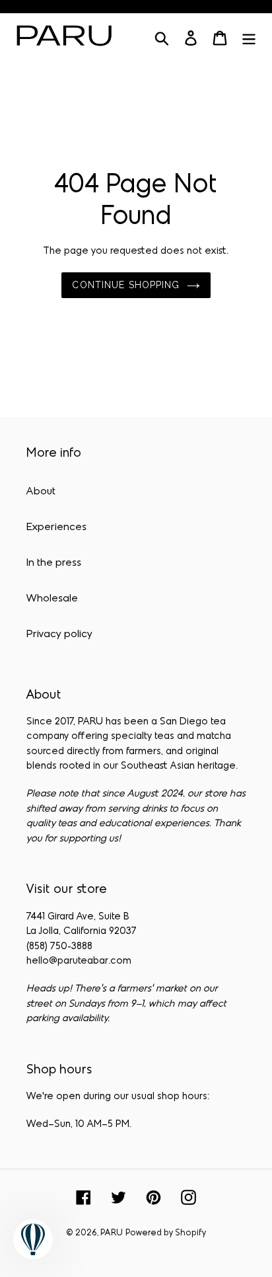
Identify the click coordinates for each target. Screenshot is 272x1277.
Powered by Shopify (165, 1233)
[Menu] (248, 38)
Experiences (56, 527)
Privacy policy (59, 634)
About (40, 491)
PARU (111, 1233)
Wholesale (52, 598)
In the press (53, 563)
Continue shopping (126, 285)
